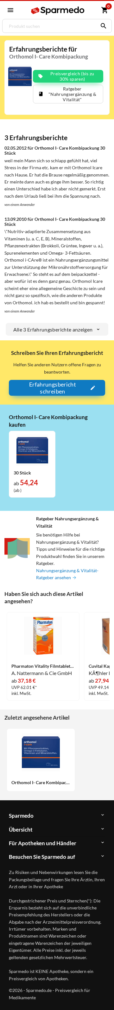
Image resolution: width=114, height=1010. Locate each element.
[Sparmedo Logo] (58, 10)
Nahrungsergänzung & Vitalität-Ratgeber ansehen (67, 574)
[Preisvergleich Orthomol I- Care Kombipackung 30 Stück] (32, 449)
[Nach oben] (104, 995)
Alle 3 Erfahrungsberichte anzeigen (53, 329)
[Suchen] (102, 26)
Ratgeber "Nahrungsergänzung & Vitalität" (72, 94)
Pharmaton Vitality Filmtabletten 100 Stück (43, 666)
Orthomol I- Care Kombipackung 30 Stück (40, 782)
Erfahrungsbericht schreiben (52, 388)
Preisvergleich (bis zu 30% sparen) (72, 76)
